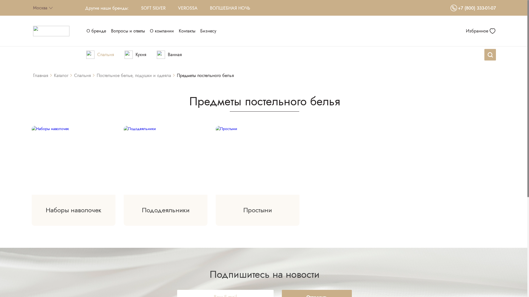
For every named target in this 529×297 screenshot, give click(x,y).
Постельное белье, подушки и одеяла (134, 75)
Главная (40, 75)
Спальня (82, 75)
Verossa (188, 8)
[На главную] (51, 31)
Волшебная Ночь (230, 8)
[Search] (490, 55)
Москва (40, 8)
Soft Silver (153, 8)
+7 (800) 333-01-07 (477, 8)
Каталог (61, 75)
